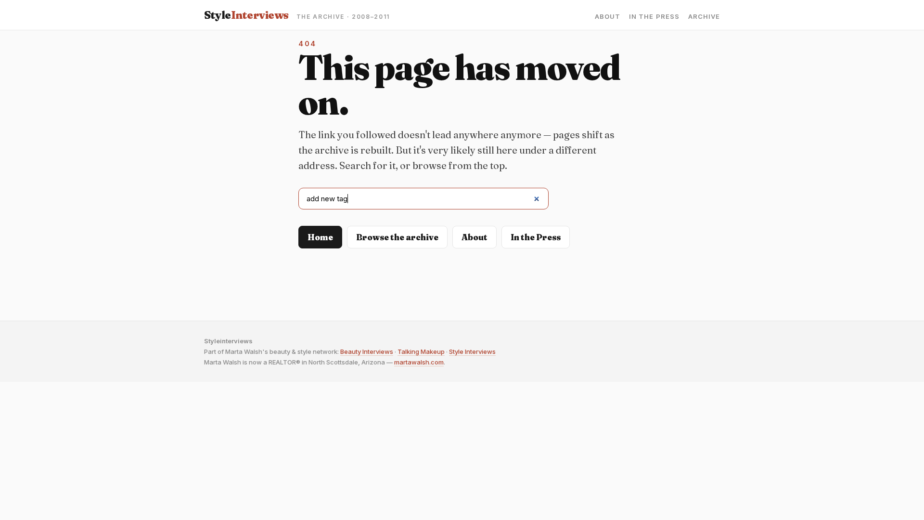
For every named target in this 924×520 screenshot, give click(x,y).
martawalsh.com (419, 362)
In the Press (654, 16)
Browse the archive (397, 237)
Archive (704, 16)
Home (320, 237)
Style (246, 15)
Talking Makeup (421, 351)
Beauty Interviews (366, 351)
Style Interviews (472, 351)
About (607, 16)
